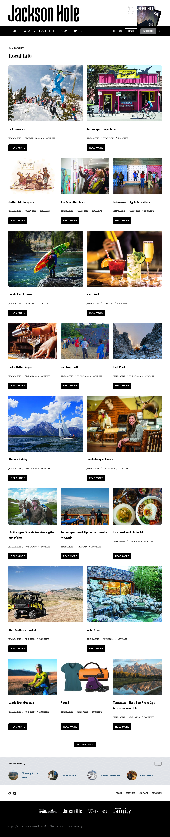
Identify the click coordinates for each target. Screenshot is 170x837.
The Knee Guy (68, 775)
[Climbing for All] (85, 341)
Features (28, 31)
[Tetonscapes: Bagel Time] (124, 93)
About (119, 793)
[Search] (160, 31)
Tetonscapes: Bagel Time (101, 129)
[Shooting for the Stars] (13, 775)
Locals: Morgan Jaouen (100, 459)
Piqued (65, 702)
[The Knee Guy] (53, 775)
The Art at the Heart (73, 201)
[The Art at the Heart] (85, 176)
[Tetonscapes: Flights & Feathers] (137, 176)
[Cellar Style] (124, 594)
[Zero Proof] (124, 259)
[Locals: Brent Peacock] (32, 677)
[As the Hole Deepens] (32, 176)
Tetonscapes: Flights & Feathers (131, 201)
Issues (131, 31)
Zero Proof (93, 294)
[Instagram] (120, 31)
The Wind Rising (17, 459)
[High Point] (137, 341)
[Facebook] (114, 31)
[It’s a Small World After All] (137, 506)
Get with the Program (20, 367)
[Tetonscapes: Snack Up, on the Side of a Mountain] (85, 506)
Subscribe (148, 31)
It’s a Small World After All (127, 532)
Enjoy (63, 31)
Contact (143, 793)
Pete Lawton (146, 775)
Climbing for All (69, 367)
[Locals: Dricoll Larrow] (45, 259)
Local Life (47, 31)
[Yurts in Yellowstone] (92, 775)
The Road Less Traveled (22, 630)
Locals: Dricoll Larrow (20, 294)
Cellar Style (93, 630)
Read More (19, 148)
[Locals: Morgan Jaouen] (124, 424)
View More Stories (85, 744)
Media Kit (130, 793)
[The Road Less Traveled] (45, 594)
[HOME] (9, 48)
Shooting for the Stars (30, 775)
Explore (78, 31)
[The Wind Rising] (45, 424)
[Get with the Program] (32, 341)
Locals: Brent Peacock (21, 702)
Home (12, 31)
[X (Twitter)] (14, 793)
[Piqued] (85, 677)
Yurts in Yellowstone (110, 775)
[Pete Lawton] (132, 775)
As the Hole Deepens (20, 201)
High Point (119, 367)
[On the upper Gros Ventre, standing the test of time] (32, 506)
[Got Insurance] (45, 93)
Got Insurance (16, 129)
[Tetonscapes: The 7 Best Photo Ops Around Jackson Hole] (137, 677)
